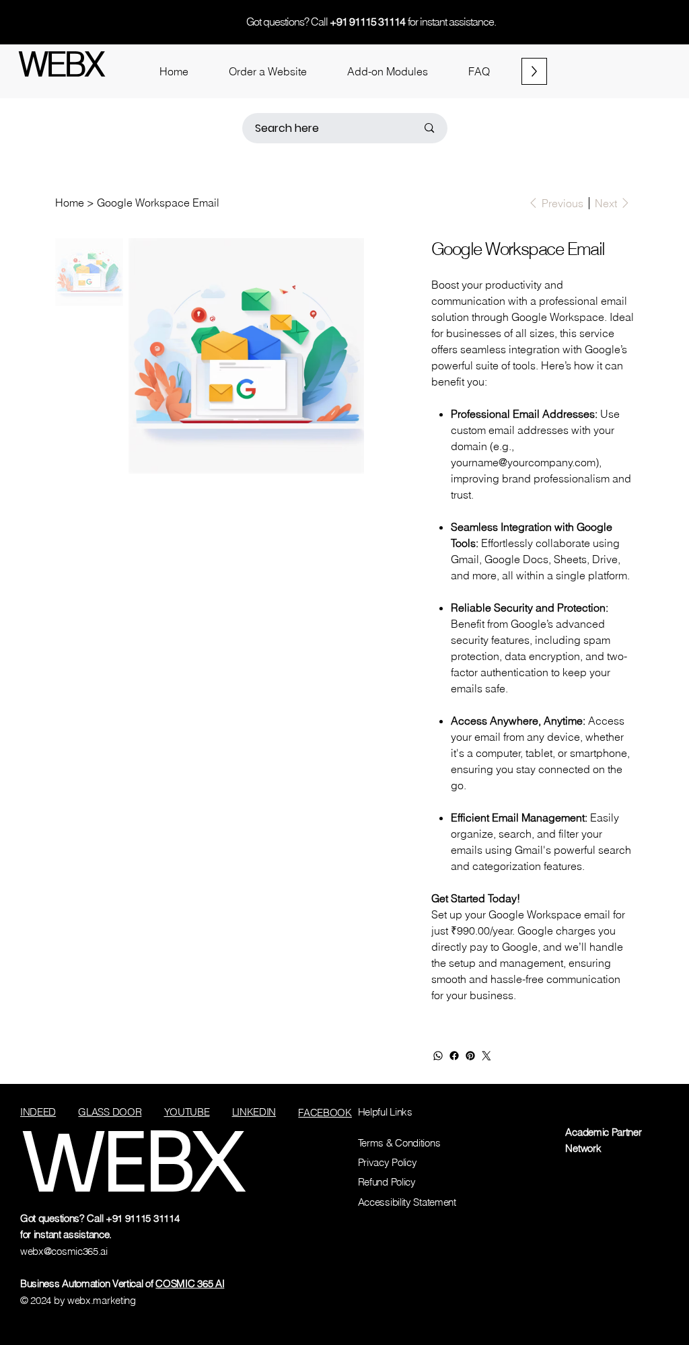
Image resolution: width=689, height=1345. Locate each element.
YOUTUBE (187, 1111)
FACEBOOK (325, 1112)
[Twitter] (486, 1055)
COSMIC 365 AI (189, 1283)
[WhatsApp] (438, 1055)
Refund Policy (387, 1181)
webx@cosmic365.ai (64, 1251)
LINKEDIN (254, 1111)
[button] (268, 71)
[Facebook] (454, 1055)
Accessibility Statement (407, 1202)
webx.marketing (101, 1300)
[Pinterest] (470, 1055)
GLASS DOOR (109, 1111)
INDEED (38, 1111)
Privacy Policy (387, 1162)
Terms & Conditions (399, 1142)
